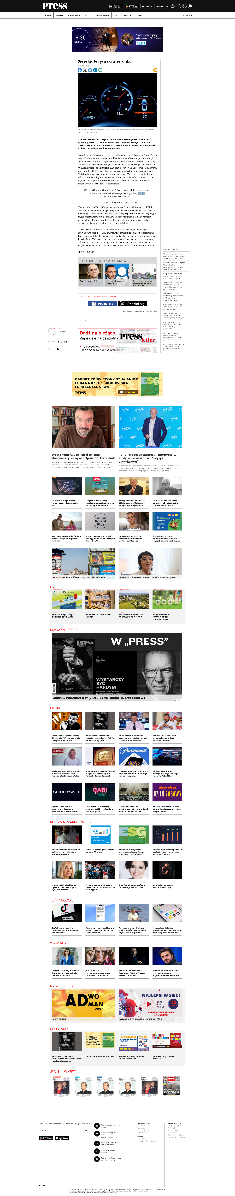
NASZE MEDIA (74, 15)
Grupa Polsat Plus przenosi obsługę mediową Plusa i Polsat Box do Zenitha (100, 538)
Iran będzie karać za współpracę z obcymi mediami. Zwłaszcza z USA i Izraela (133, 809)
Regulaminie (113, 1193)
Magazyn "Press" (175, 1125)
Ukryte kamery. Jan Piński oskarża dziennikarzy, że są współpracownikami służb (173, 256)
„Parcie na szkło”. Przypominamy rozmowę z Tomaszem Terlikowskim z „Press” (98, 974)
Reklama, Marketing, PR (71, 821)
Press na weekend (109, 296)
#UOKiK (93, 193)
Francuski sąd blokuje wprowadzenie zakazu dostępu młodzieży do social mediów (167, 930)
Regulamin (141, 1139)
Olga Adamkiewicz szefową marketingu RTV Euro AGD (132, 886)
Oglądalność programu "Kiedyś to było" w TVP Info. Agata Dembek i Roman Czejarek (100, 773)
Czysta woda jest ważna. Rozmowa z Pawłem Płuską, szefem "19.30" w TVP (132, 973)
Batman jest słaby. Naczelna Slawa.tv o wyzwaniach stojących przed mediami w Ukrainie (173, 336)
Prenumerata (142, 1132)
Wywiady (58, 943)
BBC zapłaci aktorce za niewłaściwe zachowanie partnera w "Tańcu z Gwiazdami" (131, 539)
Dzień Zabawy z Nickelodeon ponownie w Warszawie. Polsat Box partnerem (167, 809)
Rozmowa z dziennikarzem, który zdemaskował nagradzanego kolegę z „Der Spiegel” (166, 974)
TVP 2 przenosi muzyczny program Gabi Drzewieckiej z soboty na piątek (99, 809)
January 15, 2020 (130, 202)
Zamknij (161, 1189)
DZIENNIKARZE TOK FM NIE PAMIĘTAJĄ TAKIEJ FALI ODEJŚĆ (93, 698)
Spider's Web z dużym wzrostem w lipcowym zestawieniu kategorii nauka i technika (66, 810)
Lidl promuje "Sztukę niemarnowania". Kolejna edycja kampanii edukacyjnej (167, 538)
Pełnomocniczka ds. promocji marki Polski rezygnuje (148, 577)
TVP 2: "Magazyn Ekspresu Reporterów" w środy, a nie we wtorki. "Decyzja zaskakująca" (147, 458)
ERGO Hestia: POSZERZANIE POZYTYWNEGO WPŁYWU (131, 615)
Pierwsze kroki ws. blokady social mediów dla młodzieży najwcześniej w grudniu (132, 930)
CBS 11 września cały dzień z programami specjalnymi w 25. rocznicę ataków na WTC (133, 738)
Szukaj (186, 15)
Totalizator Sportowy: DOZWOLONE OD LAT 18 (62, 615)
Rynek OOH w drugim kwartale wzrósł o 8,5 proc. (99, 850)
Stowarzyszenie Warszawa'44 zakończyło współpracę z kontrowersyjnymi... (66, 851)
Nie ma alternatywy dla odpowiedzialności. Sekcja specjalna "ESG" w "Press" (131, 851)
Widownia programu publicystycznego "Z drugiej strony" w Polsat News (166, 773)
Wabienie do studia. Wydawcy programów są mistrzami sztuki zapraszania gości (173, 297)
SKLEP (88, 15)
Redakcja (140, 1125)
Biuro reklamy (142, 1130)
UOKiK (90, 296)
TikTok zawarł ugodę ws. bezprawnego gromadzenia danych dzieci (65, 930)
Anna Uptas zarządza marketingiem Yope (163, 886)
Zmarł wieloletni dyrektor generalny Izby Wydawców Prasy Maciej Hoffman (165, 503)
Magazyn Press (64, 629)
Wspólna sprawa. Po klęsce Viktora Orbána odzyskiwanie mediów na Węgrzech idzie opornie (174, 266)
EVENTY (59, 15)
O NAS (139, 15)
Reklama (84, 296)
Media (55, 708)
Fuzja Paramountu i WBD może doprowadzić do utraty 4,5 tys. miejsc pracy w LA (133, 773)
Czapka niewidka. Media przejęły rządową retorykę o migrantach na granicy (174, 276)
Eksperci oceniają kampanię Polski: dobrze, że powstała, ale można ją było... (100, 887)
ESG (116, 15)
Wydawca (140, 1128)
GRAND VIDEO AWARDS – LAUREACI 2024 (141, 1019)
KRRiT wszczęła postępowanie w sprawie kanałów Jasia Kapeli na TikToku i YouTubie (66, 773)
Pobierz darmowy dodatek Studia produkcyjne (131, 1057)
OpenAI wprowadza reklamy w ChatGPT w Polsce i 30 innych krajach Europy (99, 930)
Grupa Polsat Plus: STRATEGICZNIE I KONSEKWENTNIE (161, 616)
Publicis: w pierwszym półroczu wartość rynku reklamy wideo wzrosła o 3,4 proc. (167, 851)
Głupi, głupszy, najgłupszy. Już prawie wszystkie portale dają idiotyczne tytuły (173, 347)
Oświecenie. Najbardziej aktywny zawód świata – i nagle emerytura (173, 307)
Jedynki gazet (62, 1071)
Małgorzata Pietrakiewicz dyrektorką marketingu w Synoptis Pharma (64, 887)
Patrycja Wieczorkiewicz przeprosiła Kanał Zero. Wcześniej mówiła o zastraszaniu (164, 739)
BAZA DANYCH (102, 15)
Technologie (61, 900)
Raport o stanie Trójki (89, 281)
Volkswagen (98, 296)
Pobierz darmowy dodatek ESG (100, 1056)
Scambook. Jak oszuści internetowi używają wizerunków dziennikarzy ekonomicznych (173, 286)
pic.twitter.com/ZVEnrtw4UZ (117, 196)
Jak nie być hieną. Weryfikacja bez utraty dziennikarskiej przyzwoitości (172, 325)
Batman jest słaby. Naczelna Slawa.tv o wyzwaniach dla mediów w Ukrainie (65, 973)
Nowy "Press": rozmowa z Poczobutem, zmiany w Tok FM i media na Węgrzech (100, 738)
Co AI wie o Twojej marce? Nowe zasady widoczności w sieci (65, 503)
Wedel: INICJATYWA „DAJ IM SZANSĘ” (98, 615)
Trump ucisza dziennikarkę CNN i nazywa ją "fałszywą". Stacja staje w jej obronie (132, 503)
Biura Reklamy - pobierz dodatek (164, 1057)
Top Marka (172, 1132)
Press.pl (171, 1128)
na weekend (95, 321)
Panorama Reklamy (177, 1135)
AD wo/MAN (173, 1130)
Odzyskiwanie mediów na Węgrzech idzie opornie (79, 577)
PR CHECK (127, 15)
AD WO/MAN (59, 1019)
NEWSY (48, 15)
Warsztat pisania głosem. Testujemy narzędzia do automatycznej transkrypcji (174, 315)
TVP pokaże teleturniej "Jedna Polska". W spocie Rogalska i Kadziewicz (66, 538)
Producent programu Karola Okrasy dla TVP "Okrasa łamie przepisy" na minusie (66, 738)
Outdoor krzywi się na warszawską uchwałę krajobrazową (142, 283)
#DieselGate (108, 190)
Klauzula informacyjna (146, 1141)
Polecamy (59, 1028)
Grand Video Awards (177, 1137)
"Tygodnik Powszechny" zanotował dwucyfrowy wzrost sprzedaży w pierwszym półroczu (100, 504)
